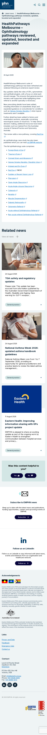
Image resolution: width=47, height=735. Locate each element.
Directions (5, 667)
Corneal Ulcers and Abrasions (19, 158)
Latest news (9, 13)
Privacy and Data (8, 640)
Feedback (5, 643)
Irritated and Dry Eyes (16, 166)
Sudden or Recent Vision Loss (19, 174)
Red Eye (11, 170)
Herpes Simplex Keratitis (19, 111)
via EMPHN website (34, 142)
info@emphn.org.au (13, 676)
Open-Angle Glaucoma (17, 182)
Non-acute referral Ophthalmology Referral (24, 215)
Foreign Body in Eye (15, 150)
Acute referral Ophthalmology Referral (22, 210)
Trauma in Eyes (14, 154)
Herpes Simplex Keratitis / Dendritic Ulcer (24, 162)
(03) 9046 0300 (14, 678)
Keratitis (11, 194)
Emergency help (8, 646)
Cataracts (12, 190)
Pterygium (12, 178)
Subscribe (22, 517)
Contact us (6, 649)
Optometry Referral (15, 206)
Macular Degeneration (16, 198)
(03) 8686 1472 (11, 680)
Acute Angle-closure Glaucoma (20, 186)
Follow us (22, 563)
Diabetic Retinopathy (16, 202)
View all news (8, 237)
